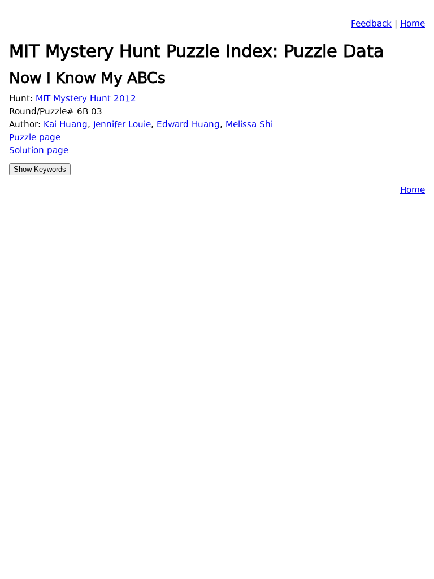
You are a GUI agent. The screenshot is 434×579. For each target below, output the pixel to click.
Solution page (38, 151)
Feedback (371, 24)
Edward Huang (188, 125)
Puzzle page (34, 138)
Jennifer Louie (122, 125)
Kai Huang (66, 125)
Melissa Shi (249, 125)
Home (412, 24)
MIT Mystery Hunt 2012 (86, 99)
